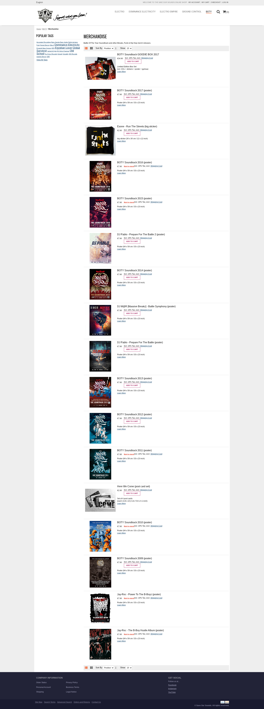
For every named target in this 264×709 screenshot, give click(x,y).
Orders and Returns (82, 702)
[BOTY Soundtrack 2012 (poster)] (100, 428)
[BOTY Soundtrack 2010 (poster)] (100, 536)
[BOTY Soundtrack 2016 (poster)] (100, 176)
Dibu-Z (52, 45)
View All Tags (42, 60)
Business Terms (72, 687)
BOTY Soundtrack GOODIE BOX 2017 (138, 54)
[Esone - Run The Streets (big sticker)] (100, 140)
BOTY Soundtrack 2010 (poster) (134, 522)
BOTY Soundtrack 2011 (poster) (134, 450)
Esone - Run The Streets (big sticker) (137, 126)
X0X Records (73, 54)
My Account (194, 2)
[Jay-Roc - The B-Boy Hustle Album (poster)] (100, 644)
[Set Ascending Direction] (116, 48)
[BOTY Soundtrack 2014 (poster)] (100, 284)
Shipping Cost (147, 58)
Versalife (65, 54)
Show (122, 48)
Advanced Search (64, 702)
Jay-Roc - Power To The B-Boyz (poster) (139, 594)
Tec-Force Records (51, 54)
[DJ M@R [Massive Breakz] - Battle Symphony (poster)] (100, 320)
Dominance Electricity (67, 44)
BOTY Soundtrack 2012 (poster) (134, 414)
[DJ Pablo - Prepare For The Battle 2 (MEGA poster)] (100, 248)
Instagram (172, 689)
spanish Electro (41, 56)
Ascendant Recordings (44, 42)
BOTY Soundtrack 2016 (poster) (134, 162)
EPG (53, 48)
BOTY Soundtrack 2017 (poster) (134, 90)
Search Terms (49, 702)
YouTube (172, 692)
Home (39, 29)
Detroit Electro (44, 45)
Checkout (216, 2)
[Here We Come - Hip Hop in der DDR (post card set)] (100, 500)
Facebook (172, 685)
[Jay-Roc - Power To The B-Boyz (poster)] (100, 608)
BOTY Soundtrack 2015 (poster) (134, 198)
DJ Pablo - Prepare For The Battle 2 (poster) (141, 234)
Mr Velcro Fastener (63, 51)
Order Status (41, 682)
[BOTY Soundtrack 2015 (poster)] (100, 212)
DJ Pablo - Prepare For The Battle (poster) (140, 342)
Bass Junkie (64, 42)
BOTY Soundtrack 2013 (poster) (134, 378)
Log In (225, 2)
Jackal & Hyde (52, 51)
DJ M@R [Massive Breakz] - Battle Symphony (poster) (146, 306)
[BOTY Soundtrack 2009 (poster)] (100, 572)
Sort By (99, 48)
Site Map (38, 702)
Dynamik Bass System (44, 48)
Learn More (121, 71)
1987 (48, 56)
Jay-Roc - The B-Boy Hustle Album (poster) (140, 630)
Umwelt (59, 54)
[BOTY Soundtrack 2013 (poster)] (100, 392)
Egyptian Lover (63, 47)
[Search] (218, 11)
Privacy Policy (72, 682)
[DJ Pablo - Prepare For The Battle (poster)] (100, 356)
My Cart (205, 2)
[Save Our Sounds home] (61, 15)
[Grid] (91, 48)
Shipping (40, 692)
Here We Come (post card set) (133, 486)
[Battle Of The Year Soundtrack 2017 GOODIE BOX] (100, 68)
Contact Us (96, 702)
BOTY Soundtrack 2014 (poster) (134, 270)
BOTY (44, 29)
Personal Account (43, 687)
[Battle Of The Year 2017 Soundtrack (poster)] (100, 104)
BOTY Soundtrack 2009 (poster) (134, 558)
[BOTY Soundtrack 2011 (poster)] (100, 464)
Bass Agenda (55, 42)
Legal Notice (71, 692)
